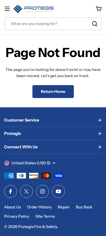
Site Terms (45, 216)
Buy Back (84, 207)
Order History (39, 207)
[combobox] (53, 23)
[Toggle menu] (7, 9)
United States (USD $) (30, 162)
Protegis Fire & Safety (37, 226)
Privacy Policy (16, 216)
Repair (64, 207)
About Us (12, 207)
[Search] (95, 24)
